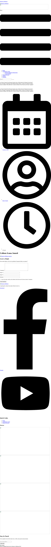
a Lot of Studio (8, 73)
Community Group (6, 71)
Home (3, 70)
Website (1, 277)
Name (1, 272)
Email (1, 274)
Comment (2, 270)
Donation (4, 77)
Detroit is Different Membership (11, 72)
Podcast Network (5, 74)
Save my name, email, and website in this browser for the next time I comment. (16, 279)
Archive (4, 75)
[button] (25, 39)
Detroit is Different (3, 1)
